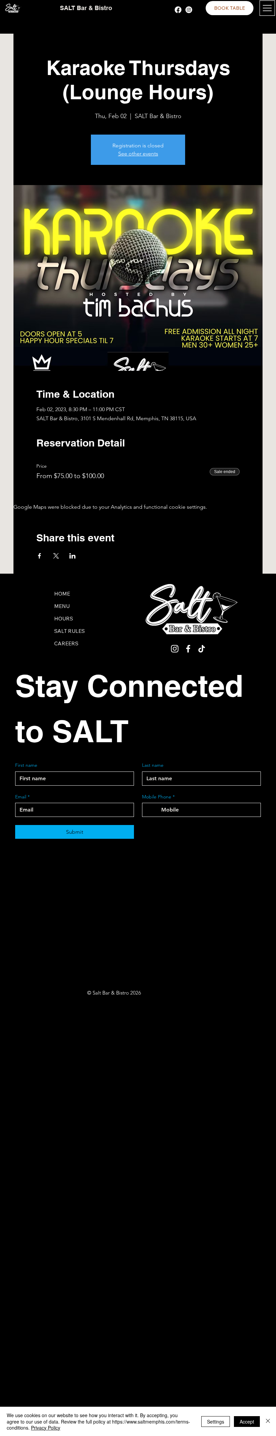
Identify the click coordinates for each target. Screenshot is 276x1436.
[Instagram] (188, 9)
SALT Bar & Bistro (86, 7)
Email (22, 797)
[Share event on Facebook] (39, 556)
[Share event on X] (56, 556)
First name (26, 765)
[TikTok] (202, 649)
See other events (138, 153)
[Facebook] (178, 9)
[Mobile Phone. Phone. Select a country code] (153, 810)
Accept (247, 1421)
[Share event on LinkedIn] (72, 556)
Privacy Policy (45, 1427)
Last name (153, 765)
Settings (215, 1421)
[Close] (268, 1421)
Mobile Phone (158, 797)
